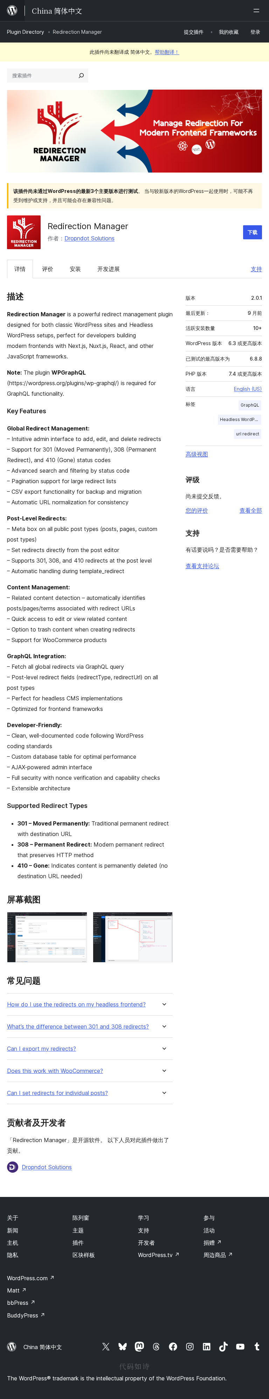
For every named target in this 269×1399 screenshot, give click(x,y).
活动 (209, 1230)
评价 (47, 268)
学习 (143, 1217)
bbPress (21, 1302)
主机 (12, 1242)
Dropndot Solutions (89, 238)
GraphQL (250, 405)
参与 (209, 1217)
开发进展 (108, 268)
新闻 (12, 1230)
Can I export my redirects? (41, 1048)
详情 (20, 268)
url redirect (247, 433)
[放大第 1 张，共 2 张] (77, 921)
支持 (256, 268)
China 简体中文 (42, 1347)
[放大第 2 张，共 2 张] (163, 921)
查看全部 (251, 510)
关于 (12, 1217)
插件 (78, 1242)
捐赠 (213, 1242)
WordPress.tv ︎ (159, 1254)
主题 (78, 1230)
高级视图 (197, 454)
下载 (252, 232)
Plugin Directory (25, 32)
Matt (17, 1290)
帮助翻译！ (167, 52)
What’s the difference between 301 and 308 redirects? (78, 1026)
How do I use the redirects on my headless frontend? (76, 1004)
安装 (75, 268)
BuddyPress (26, 1315)
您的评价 (197, 510)
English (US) (248, 389)
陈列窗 (81, 1217)
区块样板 (84, 1254)
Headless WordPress (240, 419)
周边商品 (218, 1254)
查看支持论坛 (202, 565)
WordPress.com (31, 1278)
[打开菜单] (258, 10)
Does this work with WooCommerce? (55, 1071)
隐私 (12, 1254)
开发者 (146, 1242)
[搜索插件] (81, 76)
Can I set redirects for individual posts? (57, 1093)
